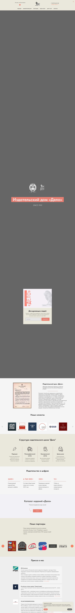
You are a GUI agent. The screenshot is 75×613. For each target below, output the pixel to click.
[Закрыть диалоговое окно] (73, 2)
